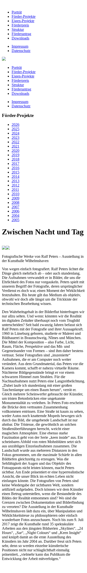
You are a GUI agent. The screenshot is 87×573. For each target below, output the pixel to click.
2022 (15, 142)
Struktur (18, 29)
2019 (15, 155)
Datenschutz (21, 51)
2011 (15, 189)
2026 (15, 124)
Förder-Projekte (24, 16)
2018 (15, 159)
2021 (15, 146)
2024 (15, 133)
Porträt (17, 12)
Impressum (20, 46)
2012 (15, 185)
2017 (15, 163)
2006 (15, 211)
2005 (15, 220)
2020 (15, 150)
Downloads (20, 38)
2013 (15, 181)
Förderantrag (21, 34)
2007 (15, 207)
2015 (15, 172)
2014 (15, 176)
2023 (15, 137)
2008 (15, 202)
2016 (15, 168)
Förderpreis (20, 25)
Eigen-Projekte (23, 21)
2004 (15, 215)
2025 (15, 129)
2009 (15, 198)
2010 (15, 194)
